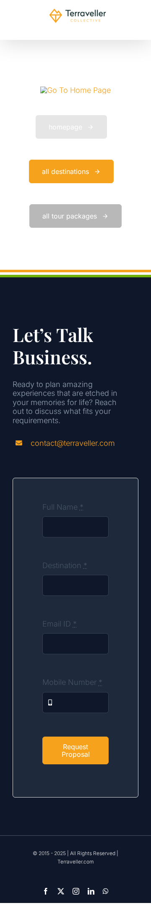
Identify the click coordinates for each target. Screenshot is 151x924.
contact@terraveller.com (73, 443)
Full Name (62, 507)
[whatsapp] (106, 891)
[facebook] (45, 891)
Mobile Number (72, 682)
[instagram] (76, 891)
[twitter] (60, 891)
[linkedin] (91, 891)
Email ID (59, 623)
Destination (64, 565)
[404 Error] (75, 90)
